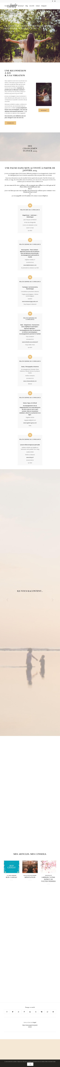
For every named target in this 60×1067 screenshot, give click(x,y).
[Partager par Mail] (53, 1012)
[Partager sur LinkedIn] (30, 1012)
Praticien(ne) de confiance (30, 318)
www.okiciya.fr (30, 457)
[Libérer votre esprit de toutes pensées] (48, 867)
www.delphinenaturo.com (30, 265)
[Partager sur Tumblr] (36, 1012)
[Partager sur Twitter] (13, 1012)
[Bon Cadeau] (11, 867)
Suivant (52, 599)
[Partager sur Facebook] (7, 1012)
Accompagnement (11, 875)
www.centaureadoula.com (30, 381)
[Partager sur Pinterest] (24, 1012)
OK (30, 1064)
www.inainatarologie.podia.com (30, 301)
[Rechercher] (19, 12)
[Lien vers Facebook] (52, 1)
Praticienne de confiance (30, 244)
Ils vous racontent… (30, 590)
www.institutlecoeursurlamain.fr (30, 342)
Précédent (7, 599)
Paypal (34, 1022)
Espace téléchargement (30, 875)
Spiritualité (48, 875)
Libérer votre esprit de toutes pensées (48, 879)
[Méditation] (30, 867)
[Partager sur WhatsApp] (18, 1012)
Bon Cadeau (11, 877)
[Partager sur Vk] (41, 1012)
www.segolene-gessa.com (30, 423)
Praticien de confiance (30, 210)
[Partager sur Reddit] (47, 1012)
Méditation (30, 877)
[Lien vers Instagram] (55, 1)
